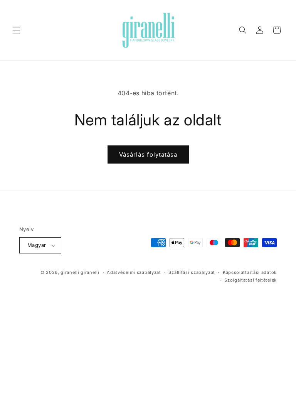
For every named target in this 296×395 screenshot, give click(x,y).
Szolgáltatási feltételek (250, 280)
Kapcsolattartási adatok (250, 272)
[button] (16, 30)
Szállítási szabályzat (191, 272)
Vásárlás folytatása (148, 154)
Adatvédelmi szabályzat (134, 272)
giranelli (70, 272)
